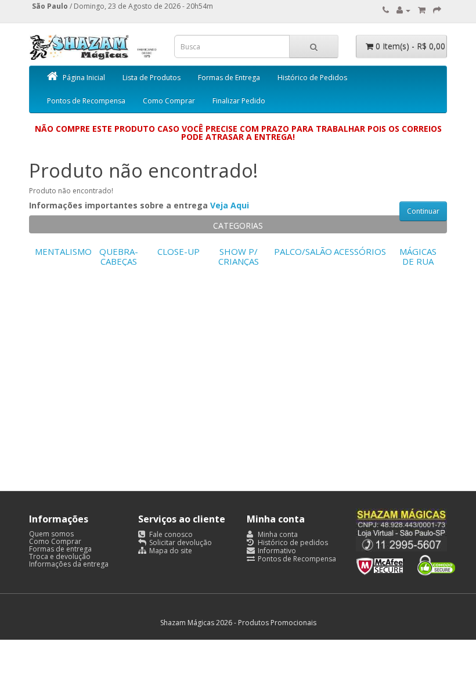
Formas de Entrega (229, 77)
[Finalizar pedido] (437, 10)
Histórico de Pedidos (312, 77)
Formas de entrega (60, 549)
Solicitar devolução (179, 542)
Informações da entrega (69, 564)
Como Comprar (169, 101)
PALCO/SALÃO (303, 251)
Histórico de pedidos (292, 542)
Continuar (423, 211)
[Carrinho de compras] (421, 10)
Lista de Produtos (151, 77)
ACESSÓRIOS (360, 251)
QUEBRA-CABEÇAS (118, 256)
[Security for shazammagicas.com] (406, 563)
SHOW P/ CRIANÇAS (238, 256)
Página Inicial (84, 77)
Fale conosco (170, 534)
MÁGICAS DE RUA (418, 256)
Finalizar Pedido (238, 101)
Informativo (276, 551)
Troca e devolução (60, 556)
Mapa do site (169, 551)
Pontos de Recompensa (86, 101)
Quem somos (51, 534)
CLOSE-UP (178, 251)
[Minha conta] (403, 10)
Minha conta (277, 534)
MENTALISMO (63, 251)
